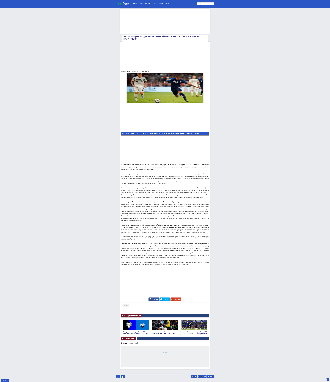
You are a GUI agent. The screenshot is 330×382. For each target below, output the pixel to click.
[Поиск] (198, 3)
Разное (160, 3)
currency (167, 3)
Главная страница (137, 3)
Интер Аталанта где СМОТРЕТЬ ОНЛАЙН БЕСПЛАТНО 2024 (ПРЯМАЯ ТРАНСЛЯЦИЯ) (135, 334)
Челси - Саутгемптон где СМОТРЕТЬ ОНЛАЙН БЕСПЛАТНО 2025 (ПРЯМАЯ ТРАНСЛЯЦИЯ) (194, 334)
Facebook (155, 299)
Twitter (166, 299)
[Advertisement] (165, 21)
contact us (210, 376)
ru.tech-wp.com (5, 380)
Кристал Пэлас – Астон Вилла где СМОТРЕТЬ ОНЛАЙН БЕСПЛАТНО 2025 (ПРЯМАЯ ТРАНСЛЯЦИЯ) (164, 334)
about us (194, 376)
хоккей (147, 3)
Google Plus (178, 299)
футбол (154, 3)
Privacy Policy (202, 376)
